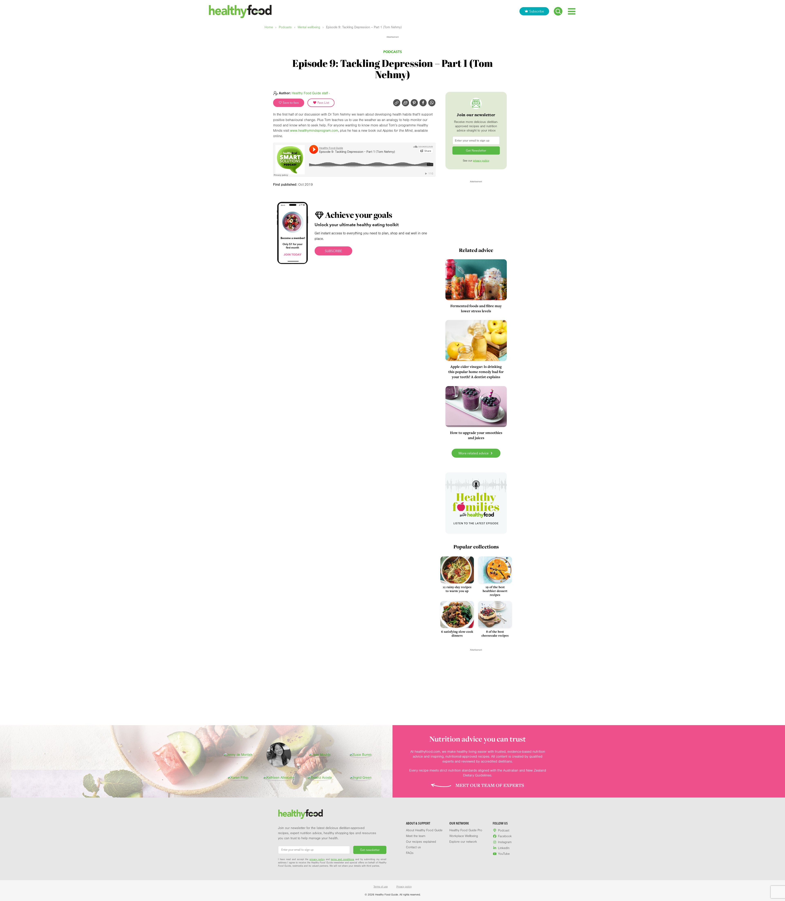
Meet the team (415, 836)
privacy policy (481, 160)
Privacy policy (404, 886)
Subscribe (536, 11)
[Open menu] (571, 11)
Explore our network (463, 842)
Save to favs (290, 102)
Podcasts (285, 27)
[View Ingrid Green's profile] (360, 777)
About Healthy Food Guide (424, 830)
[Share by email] (405, 102)
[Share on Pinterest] (414, 102)
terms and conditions (342, 859)
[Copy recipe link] (396, 102)
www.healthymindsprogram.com (314, 131)
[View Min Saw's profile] (279, 755)
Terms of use (380, 886)
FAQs (410, 853)
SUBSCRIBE (333, 251)
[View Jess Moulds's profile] (320, 754)
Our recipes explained (421, 842)
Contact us (413, 847)
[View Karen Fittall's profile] (238, 777)
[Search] (558, 11)
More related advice (474, 453)
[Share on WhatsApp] (431, 102)
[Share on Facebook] (423, 102)
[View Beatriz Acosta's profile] (320, 777)
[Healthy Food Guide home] (300, 814)
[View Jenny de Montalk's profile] (238, 754)
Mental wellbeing (309, 27)
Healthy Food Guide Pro (465, 830)
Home (269, 27)
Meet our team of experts (489, 785)
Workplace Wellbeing (463, 836)
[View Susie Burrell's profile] (361, 754)
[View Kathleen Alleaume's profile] (278, 777)
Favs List (323, 102)
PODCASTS (392, 51)
